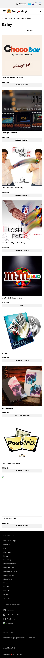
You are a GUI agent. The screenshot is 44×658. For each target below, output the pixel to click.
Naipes (5, 583)
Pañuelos (6, 591)
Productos (7, 594)
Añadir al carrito (22, 85)
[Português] (40, 4)
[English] (33, 4)
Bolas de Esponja (9, 541)
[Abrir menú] (4, 11)
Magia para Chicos (10, 571)
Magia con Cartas (9, 564)
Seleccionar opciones (22, 416)
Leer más (22, 305)
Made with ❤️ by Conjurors (12, 654)
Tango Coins (7, 598)
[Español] (29, 4)
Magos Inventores (16, 18)
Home (4, 18)
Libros (5, 556)
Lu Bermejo (7, 560)
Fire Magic (7, 552)
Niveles (6, 587)
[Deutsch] (37, 4)
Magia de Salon (9, 567)
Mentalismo (7, 579)
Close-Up (6, 544)
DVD (4, 548)
